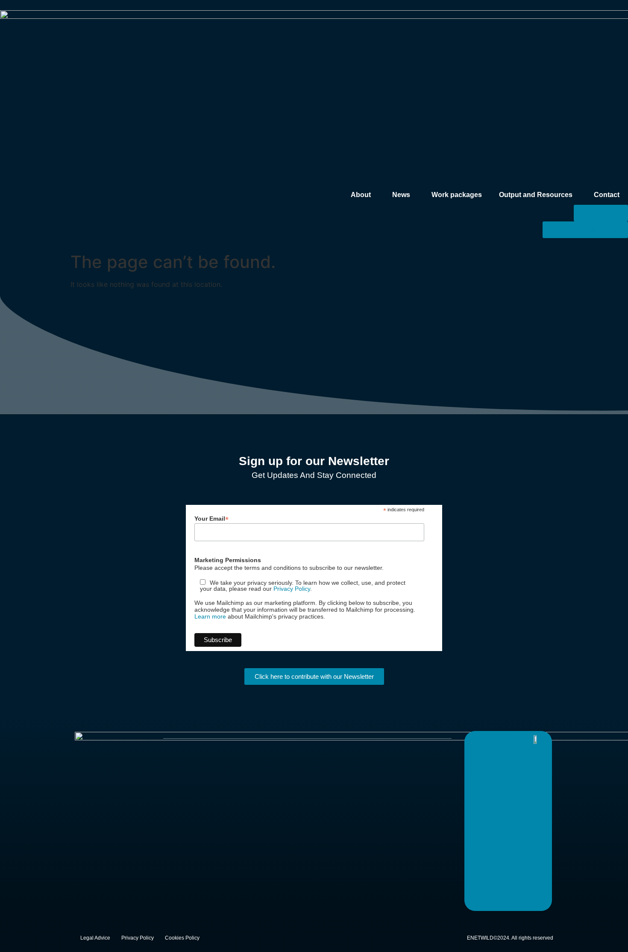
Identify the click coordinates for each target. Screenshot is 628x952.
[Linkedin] (496, 739)
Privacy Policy (291, 588)
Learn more (210, 616)
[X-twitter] (479, 739)
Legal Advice (95, 938)
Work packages (456, 194)
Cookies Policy (182, 938)
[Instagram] (513, 739)
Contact (606, 194)
